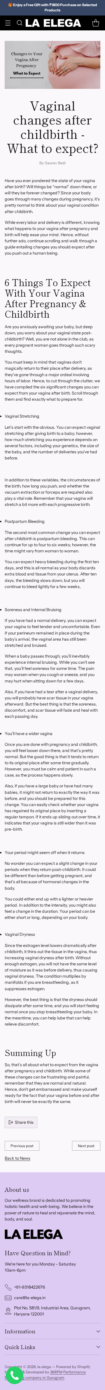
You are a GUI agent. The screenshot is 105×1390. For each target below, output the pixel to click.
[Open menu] (8, 23)
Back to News (17, 1158)
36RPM (56, 1372)
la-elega (44, 1367)
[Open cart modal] (96, 23)
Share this (24, 1122)
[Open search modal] (19, 23)
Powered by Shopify (73, 1367)
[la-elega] (53, 23)
